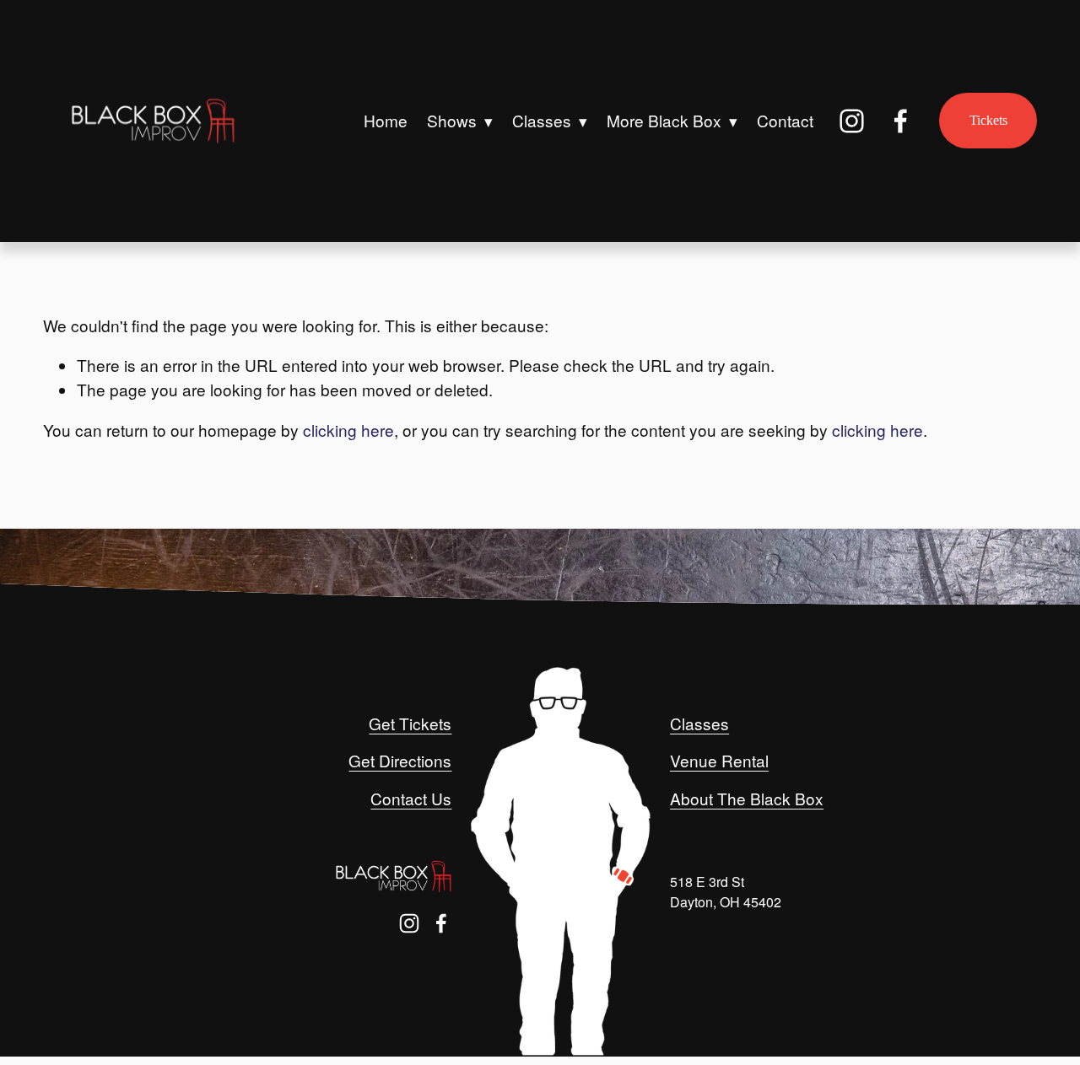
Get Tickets (410, 723)
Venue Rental (719, 760)
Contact (785, 120)
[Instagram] (852, 121)
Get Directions (399, 760)
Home (386, 120)
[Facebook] (900, 121)
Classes (699, 723)
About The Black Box (747, 798)
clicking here (348, 429)
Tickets (988, 120)
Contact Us (410, 798)
